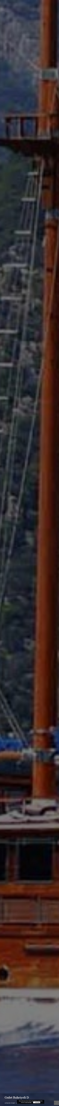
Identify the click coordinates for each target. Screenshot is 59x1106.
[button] (47, 1102)
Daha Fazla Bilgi (28, 1102)
